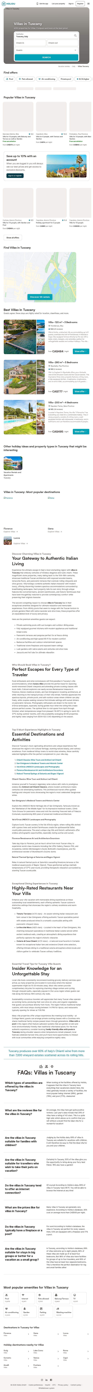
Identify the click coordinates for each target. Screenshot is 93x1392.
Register (80, 4)
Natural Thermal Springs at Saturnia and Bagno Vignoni (40, 773)
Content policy (76, 1385)
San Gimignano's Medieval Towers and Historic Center (40, 763)
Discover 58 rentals (40, 297)
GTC (54, 1385)
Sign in (71, 4)
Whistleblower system (46, 1388)
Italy (73, 66)
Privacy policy (63, 1385)
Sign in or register (15, 176)
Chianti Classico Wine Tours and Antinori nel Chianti (39, 760)
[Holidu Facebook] (51, 1380)
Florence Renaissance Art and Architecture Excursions (40, 770)
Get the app (43, 4)
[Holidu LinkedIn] (46, 1380)
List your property (58, 4)
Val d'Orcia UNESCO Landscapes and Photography (38, 767)
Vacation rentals (64, 66)
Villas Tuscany (83, 66)
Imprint (47, 1385)
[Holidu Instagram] (42, 1380)
